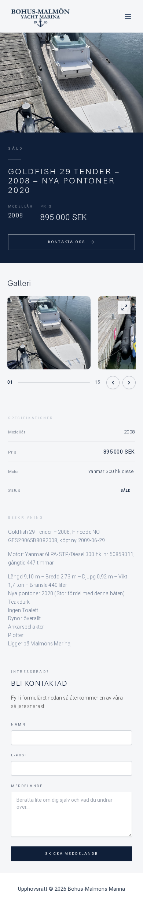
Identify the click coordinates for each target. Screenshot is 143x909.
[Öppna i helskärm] (124, 307)
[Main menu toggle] (128, 16)
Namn (18, 724)
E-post (19, 755)
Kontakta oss (66, 242)
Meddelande (27, 786)
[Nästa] (129, 382)
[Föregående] (113, 382)
